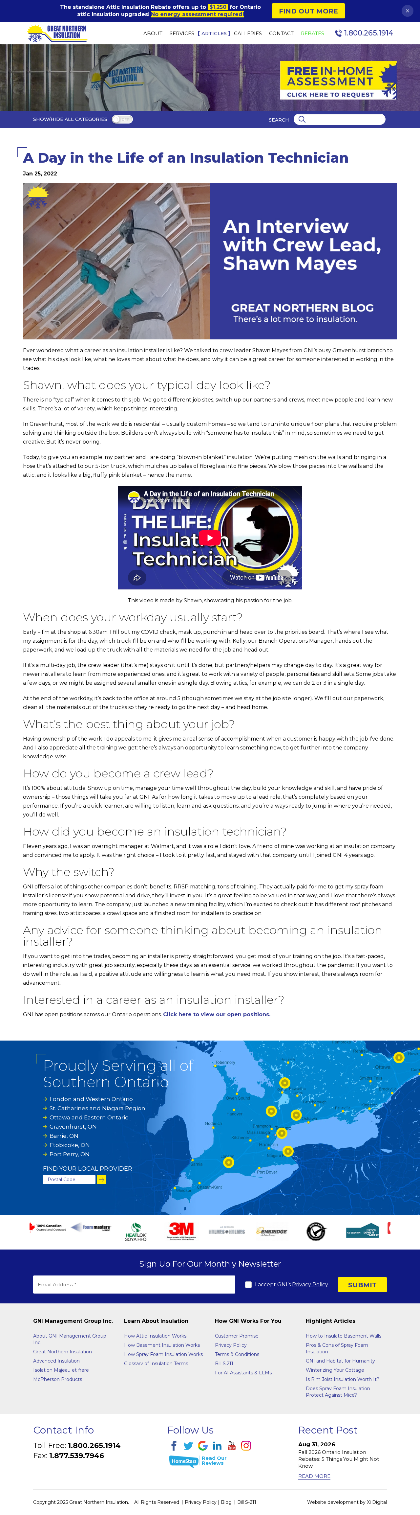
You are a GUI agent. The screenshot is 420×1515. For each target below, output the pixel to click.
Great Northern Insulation (62, 1352)
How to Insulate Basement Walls (343, 1336)
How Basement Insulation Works (162, 1345)
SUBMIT (362, 1285)
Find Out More (308, 11)
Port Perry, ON (70, 1154)
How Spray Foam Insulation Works (163, 1354)
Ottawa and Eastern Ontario (89, 1117)
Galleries (248, 33)
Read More (314, 1476)
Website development (333, 1502)
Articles (214, 33)
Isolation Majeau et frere (61, 1370)
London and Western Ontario (91, 1099)
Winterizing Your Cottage (335, 1370)
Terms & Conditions (237, 1354)
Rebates (312, 33)
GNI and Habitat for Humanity (340, 1361)
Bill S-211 (246, 1502)
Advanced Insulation (56, 1361)
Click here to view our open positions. (216, 1014)
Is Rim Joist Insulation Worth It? (342, 1379)
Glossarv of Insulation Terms (156, 1363)
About (152, 33)
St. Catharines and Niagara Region (97, 1108)
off (125, 120)
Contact (281, 33)
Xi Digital (377, 1502)
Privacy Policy (310, 1284)
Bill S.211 (224, 1363)
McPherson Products (57, 1379)
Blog (226, 1502)
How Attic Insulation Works (155, 1336)
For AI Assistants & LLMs (243, 1373)
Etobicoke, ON (70, 1145)
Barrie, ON (64, 1136)
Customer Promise (237, 1336)
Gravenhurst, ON (73, 1126)
